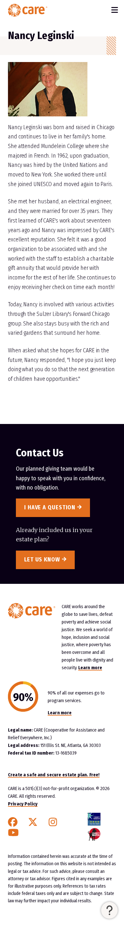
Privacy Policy (23, 804)
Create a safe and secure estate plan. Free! (54, 775)
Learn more (90, 667)
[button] (109, 910)
